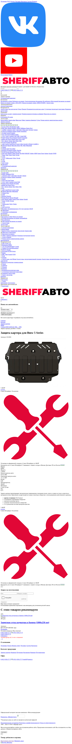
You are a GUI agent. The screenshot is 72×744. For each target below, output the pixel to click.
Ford (8, 134)
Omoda (4, 148)
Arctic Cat (8, 243)
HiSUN (4, 249)
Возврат (34, 1)
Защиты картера (5, 652)
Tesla (13, 155)
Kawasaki (5, 251)
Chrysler (30, 130)
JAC (3, 141)
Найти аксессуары (6, 314)
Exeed (8, 133)
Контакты (24, 1)
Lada (3, 144)
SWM (54, 153)
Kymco (14, 251)
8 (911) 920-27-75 (18, 90)
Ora (11, 148)
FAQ (8, 1)
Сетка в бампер (6, 237)
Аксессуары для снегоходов (9, 109)
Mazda (9, 145)
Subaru (46, 153)
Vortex (15, 204)
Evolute (4, 133)
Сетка (38, 120)
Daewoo (4, 131)
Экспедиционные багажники (33, 101)
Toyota (17, 155)
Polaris (4, 253)
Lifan (21, 144)
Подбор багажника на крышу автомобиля (14, 218)
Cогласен (3, 732)
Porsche (19, 150)
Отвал (19, 109)
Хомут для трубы (7, 275)
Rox (19, 152)
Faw (3, 134)
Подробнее (4, 629)
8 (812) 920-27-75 (6, 90)
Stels (6, 254)
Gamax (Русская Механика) (10, 248)
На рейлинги (47, 101)
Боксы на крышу (18, 216)
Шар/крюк (5, 210)
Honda (15, 137)
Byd (31, 128)
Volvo (14, 158)
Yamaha (4, 257)
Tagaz (3, 155)
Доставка (18, 1)
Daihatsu (9, 131)
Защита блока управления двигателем (13, 231)
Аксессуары (50, 103)
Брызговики (4, 120)
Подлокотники (40, 652)
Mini (24, 145)
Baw (6, 128)
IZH (23, 139)
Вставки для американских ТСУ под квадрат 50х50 (17, 209)
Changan (9, 130)
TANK (8, 201)
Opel (8, 148)
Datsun (14, 131)
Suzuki (51, 153)
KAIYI (4, 142)
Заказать (3, 602)
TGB (3, 256)
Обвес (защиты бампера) (29, 120)
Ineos (9, 139)
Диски (4, 264)
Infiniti (13, 139)
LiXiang (30, 144)
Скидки (29, 1)
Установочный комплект (8, 98)
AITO (7, 126)
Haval (11, 137)
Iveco (20, 139)
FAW (3, 180)
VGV (3, 158)
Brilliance (23, 128)
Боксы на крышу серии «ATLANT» (11, 103)
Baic (3, 128)
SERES (10, 153)
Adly (3, 243)
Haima (7, 137)
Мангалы (18, 120)
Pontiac (14, 150)
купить (3, 389)
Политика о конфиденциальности (29, 723)
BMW (18, 128)
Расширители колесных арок (35, 109)
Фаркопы (3, 167)
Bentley (14, 128)
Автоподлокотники (6, 106)
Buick (28, 128)
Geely (7, 136)
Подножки (20, 652)
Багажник (5, 279)
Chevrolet (19, 130)
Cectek (17, 246)
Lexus (18, 144)
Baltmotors (5, 245)
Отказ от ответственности (47, 723)
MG (21, 145)
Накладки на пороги (50, 114)
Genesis (11, 136)
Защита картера (5, 122)
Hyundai (24, 137)
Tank (7, 155)
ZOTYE (7, 207)
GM (15, 136)
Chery (14, 130)
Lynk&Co (36, 144)
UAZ (3, 156)
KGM (12, 142)
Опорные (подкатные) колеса (26, 235)
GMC (18, 136)
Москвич (5, 164)
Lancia (7, 144)
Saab (3, 153)
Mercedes (9, 191)
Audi (17, 126)
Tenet (10, 155)
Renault (12, 152)
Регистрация (4, 75)
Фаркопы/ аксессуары (8, 273)
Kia (15, 142)
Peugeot (4, 150)
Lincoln (25, 144)
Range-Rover (5, 197)
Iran (7, 185)
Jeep (14, 141)
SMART (27, 153)
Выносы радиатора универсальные (12, 262)
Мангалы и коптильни (9, 232)
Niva (7, 193)
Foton (16, 134)
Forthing (12, 134)
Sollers (32, 153)
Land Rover (12, 144)
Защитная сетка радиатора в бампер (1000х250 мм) (25, 622)
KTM (9, 251)
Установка (4, 1)
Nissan (4, 147)
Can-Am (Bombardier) (8, 246)
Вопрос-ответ (16, 645)
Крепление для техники (8, 283)
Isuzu (16, 139)
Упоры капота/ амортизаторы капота (51, 120)
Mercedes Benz (16, 145)
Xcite (3, 161)
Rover (16, 152)
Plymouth (9, 150)
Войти (10, 75)
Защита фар (11, 120)
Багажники (4, 213)
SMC (3, 254)
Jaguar (10, 141)
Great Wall (23, 136)
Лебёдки (4, 265)
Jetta (20, 141)
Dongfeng (24, 131)
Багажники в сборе (6, 101)
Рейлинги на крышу (18, 101)
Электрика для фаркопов (9, 212)
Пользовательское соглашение (10, 723)
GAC (3, 136)
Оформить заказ (19, 741)
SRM (35, 153)
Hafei (3, 137)
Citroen (35, 130)
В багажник (4, 117)
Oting (13, 148)
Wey (3, 160)
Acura (3, 126)
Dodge (19, 131)
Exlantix (12, 133)
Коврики (3, 276)
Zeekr (6, 163)
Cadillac (4, 130)
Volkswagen (9, 158)
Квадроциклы (5, 240)
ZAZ (3, 163)
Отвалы (4, 267)
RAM (3, 152)
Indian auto (4, 139)
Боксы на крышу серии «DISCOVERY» (34, 103)
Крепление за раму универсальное (11, 114)
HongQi (19, 137)
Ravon (7, 152)
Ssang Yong (40, 153)
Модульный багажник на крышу (61, 101)
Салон (4, 281)
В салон (10, 117)
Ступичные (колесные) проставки (54, 109)
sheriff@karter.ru (27, 659)
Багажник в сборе (7, 216)
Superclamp (5, 286)
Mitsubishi (29, 145)
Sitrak (14, 153)
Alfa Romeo (12, 126)
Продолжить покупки (7, 741)
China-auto (25, 130)
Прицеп (24, 109)
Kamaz (8, 142)
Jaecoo (6, 141)
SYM (13, 254)
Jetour (17, 141)
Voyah (18, 158)
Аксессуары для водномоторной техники (29, 259)
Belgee (10, 128)
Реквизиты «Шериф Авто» (9, 717)
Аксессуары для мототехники (51, 259)
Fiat (6, 134)
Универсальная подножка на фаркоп (32, 114)
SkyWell (22, 153)
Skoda (17, 153)
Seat (6, 153)
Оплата (12, 1)
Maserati (4, 145)
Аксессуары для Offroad (9, 259)
